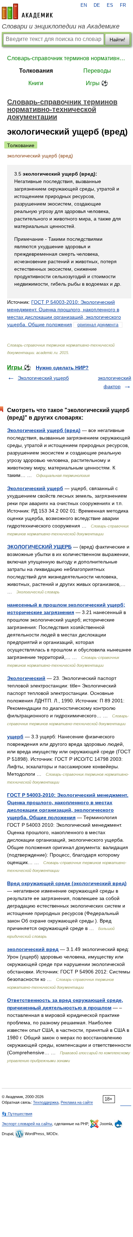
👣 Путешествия (17, 1114)
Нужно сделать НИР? (62, 367)
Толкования (36, 71)
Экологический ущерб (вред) (44, 430)
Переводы (97, 71)
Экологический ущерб (43, 378)
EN (84, 5)
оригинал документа (97, 324)
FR (123, 5)
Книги (35, 83)
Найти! (117, 39)
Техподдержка (46, 1102)
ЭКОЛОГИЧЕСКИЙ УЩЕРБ (39, 547)
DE (97, 5)
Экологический (26, 678)
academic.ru (27, 11)
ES (110, 5)
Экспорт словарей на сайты (27, 1124)
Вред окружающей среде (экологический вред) (67, 883)
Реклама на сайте (77, 1102)
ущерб (15, 736)
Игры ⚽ (97, 83)
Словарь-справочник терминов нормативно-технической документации (66, 58)
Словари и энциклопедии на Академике (61, 26)
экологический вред (33, 949)
